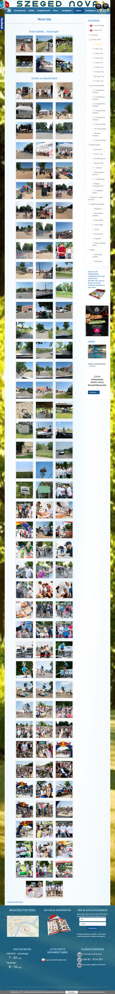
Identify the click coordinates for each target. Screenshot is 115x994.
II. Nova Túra (98, 49)
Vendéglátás (66, 11)
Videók (92, 250)
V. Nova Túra (98, 63)
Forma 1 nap (98, 154)
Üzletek (31, 11)
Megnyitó (97, 238)
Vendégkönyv (90, 11)
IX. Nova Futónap (100, 140)
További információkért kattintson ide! (92, 992)
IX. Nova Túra (98, 81)
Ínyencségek (98, 225)
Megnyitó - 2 (98, 209)
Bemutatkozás (20, 11)
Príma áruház (98, 220)
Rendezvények (95, 145)
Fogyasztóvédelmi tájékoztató (55, 960)
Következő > (18, 902)
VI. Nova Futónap (100, 124)
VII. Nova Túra (99, 72)
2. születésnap (99, 179)
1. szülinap (98, 168)
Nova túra (44, 19)
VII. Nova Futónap (100, 129)
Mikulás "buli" (99, 163)
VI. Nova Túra (98, 67)
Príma (55, 11)
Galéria (78, 11)
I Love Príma (94, 35)
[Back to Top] (107, 988)
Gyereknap (98, 149)
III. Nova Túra (98, 53)
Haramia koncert (99, 158)
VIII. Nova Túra (99, 76)
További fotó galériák (97, 204)
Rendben (71, 992)
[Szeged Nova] (9, 10)
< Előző (10, 902)
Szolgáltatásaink (43, 11)
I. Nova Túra (98, 44)
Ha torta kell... (99, 234)
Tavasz (96, 229)
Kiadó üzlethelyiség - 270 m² (96, 365)
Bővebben (92, 392)
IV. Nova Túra (98, 58)
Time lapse (98, 261)
